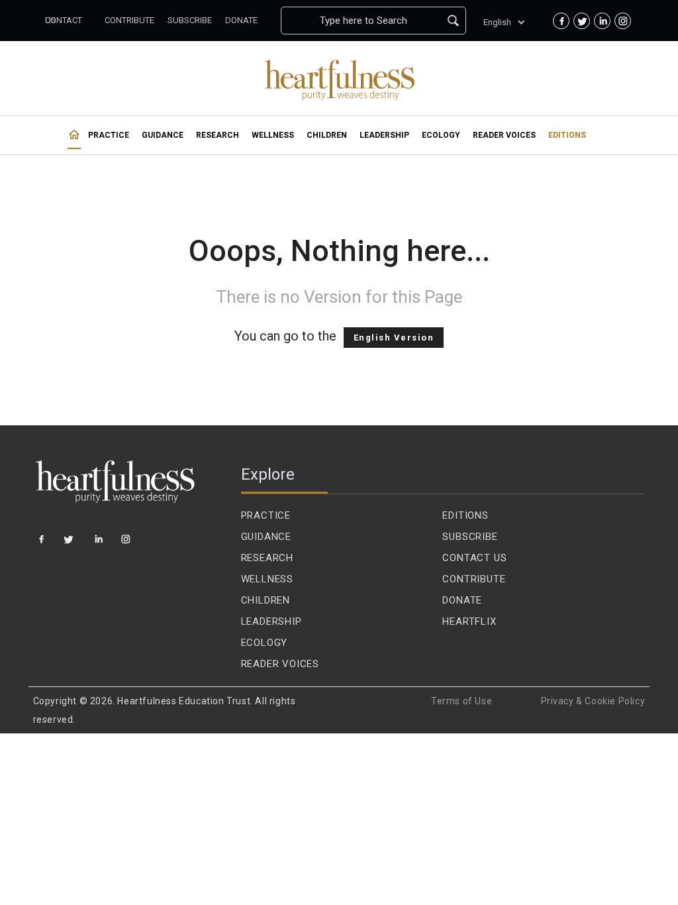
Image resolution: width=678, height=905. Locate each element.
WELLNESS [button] (273, 135)
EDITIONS (465, 515)
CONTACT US (474, 558)
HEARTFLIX (469, 621)
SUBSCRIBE (469, 537)
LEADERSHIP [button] (384, 135)
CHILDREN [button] (327, 135)
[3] (99, 544)
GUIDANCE (266, 537)
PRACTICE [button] (108, 135)
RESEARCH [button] (217, 135)
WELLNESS (267, 579)
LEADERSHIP (271, 621)
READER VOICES (280, 664)
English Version (394, 338)
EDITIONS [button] (567, 135)
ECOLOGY (264, 643)
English (497, 22)
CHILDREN (265, 600)
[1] (42, 544)
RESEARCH (267, 558)
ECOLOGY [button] (441, 135)
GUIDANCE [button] (162, 135)
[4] (127, 544)
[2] (70, 544)
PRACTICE (266, 515)
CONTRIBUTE (473, 579)
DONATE (462, 600)
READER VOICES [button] (504, 135)
